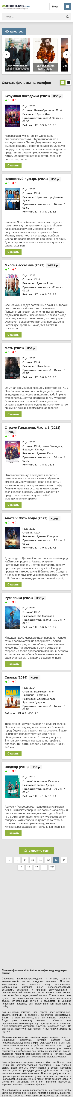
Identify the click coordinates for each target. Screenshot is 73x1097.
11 (40, 860)
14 (64, 860)
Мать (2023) (14, 348)
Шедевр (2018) (17, 767)
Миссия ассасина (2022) (24, 265)
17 (36, 867)
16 (28, 867)
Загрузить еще (38, 850)
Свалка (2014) (16, 677)
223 (52, 867)
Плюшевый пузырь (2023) (26, 179)
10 (32, 860)
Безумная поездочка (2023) (27, 96)
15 (20, 867)
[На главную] (17, 6)
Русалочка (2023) (19, 598)
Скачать (13, 165)
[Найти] (67, 16)
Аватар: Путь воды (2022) (26, 518)
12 (48, 860)
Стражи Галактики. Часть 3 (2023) (32, 427)
